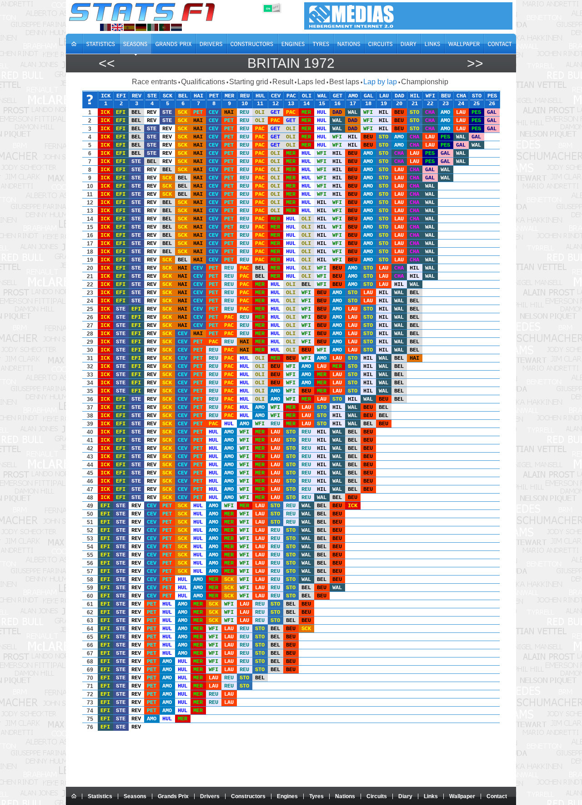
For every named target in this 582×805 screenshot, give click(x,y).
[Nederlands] (176, 27)
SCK (167, 95)
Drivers (210, 796)
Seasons (135, 796)
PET (214, 95)
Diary (405, 796)
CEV (276, 95)
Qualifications (203, 82)
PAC (291, 95)
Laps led (311, 82)
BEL (183, 95)
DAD (399, 95)
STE (152, 95)
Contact (497, 796)
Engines (287, 796)
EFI (121, 95)
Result (282, 82)
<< (107, 63)
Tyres (316, 796)
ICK (105, 95)
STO (477, 95)
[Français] (105, 27)
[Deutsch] (140, 27)
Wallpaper (462, 796)
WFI (430, 95)
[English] (117, 27)
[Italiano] (152, 27)
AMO (353, 95)
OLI (306, 95)
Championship (424, 82)
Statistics (100, 796)
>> (475, 63)
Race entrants (154, 82)
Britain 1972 (291, 63)
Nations (345, 796)
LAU (384, 95)
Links (431, 796)
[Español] (129, 27)
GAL (368, 95)
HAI (198, 95)
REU (245, 95)
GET (337, 95)
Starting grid (248, 82)
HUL (260, 95)
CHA (461, 95)
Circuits (376, 796)
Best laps (344, 82)
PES (492, 95)
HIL (415, 95)
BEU (446, 95)
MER (229, 95)
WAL (322, 95)
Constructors (248, 796)
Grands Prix (173, 796)
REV (136, 95)
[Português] (164, 27)
